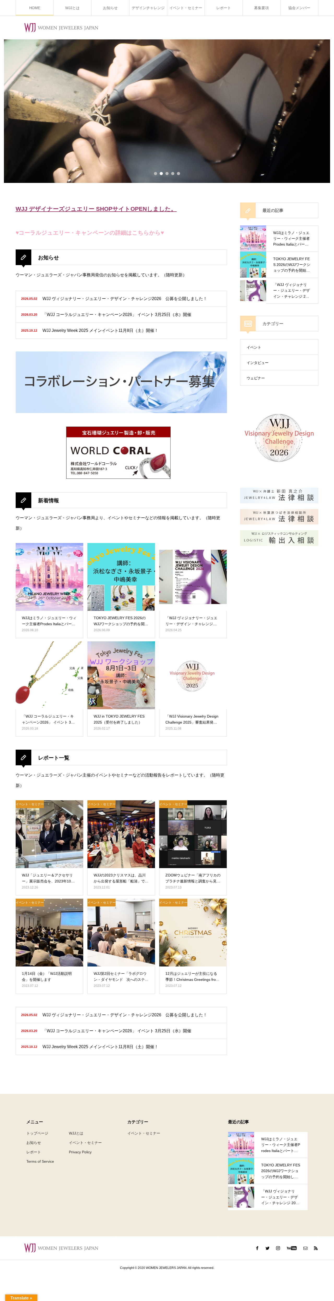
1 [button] (155, 173)
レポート (223, 8)
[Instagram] (278, 1248)
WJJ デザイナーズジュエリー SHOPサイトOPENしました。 (96, 209)
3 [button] (167, 173)
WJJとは (72, 8)
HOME (34, 8)
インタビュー (258, 363)
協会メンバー (299, 8)
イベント (254, 347)
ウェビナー (256, 378)
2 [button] (161, 173)
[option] (167, 111)
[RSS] (315, 1248)
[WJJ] (61, 27)
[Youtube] (291, 1248)
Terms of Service (40, 1161)
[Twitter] (267, 1248)
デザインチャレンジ (148, 8)
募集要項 (261, 8)
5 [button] (178, 173)
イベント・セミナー (185, 8)
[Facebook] (257, 1248)
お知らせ (110, 8)
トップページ (37, 1133)
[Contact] (305, 1248)
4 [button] (172, 173)
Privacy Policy (80, 1152)
